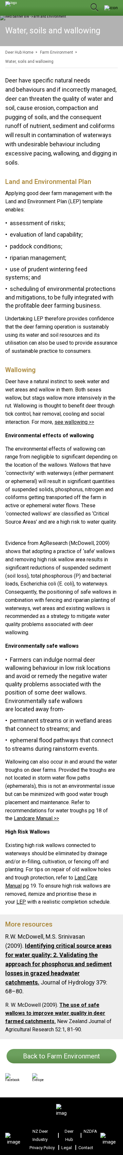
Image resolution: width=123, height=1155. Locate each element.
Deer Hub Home (19, 52)
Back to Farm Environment (61, 1056)
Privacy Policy (42, 1147)
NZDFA (90, 1131)
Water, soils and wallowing (29, 61)
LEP (21, 902)
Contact (85, 1147)
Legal (66, 1147)
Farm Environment (56, 52)
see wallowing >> (74, 422)
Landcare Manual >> (36, 818)
